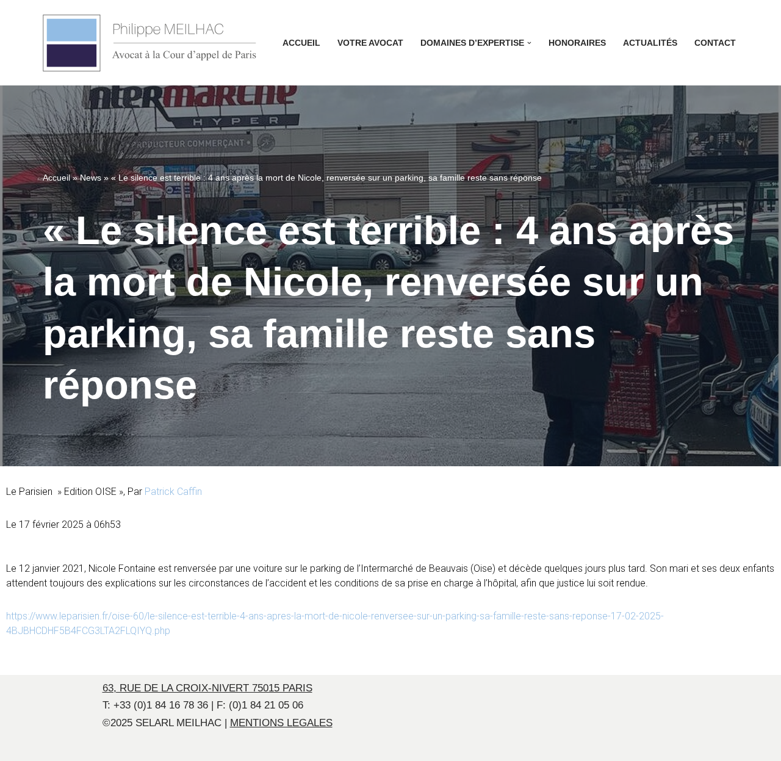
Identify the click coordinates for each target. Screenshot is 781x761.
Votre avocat (370, 43)
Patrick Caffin (173, 491)
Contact (715, 43)
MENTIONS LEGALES (281, 723)
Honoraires (577, 43)
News (90, 177)
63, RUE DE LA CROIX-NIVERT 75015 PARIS (207, 688)
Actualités (650, 43)
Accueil (301, 43)
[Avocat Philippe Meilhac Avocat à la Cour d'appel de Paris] (149, 43)
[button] (529, 43)
